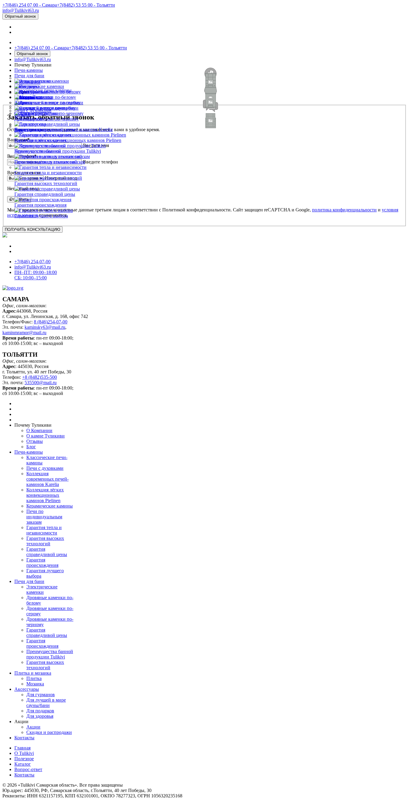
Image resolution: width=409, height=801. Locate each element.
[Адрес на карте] (204, 400)
